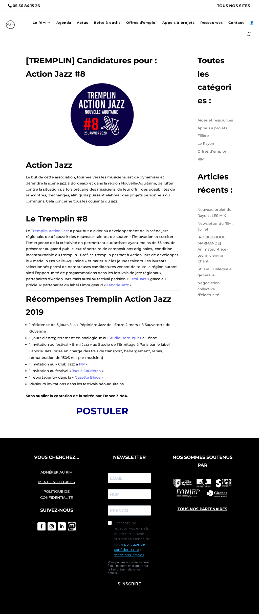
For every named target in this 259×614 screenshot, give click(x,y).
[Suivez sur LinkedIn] (62, 526)
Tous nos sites (233, 5)
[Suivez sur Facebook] (41, 526)
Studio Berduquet (125, 338)
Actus (82, 23)
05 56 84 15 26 (26, 5)
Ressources (211, 23)
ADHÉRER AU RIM (56, 472)
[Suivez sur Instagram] (52, 526)
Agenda (63, 23)
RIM (201, 159)
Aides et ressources (215, 120)
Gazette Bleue (88, 377)
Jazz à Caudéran (86, 371)
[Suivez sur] (72, 526)
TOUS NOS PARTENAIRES (202, 508)
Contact (236, 23)
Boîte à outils (107, 23)
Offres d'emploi (212, 151)
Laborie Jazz (118, 285)
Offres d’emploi (141, 23)
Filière (203, 135)
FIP (82, 364)
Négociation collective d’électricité (209, 289)
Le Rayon (206, 143)
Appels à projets (178, 23)
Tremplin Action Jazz (50, 231)
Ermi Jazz (138, 279)
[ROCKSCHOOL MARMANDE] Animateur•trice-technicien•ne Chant (213, 249)
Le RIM (39, 23)
